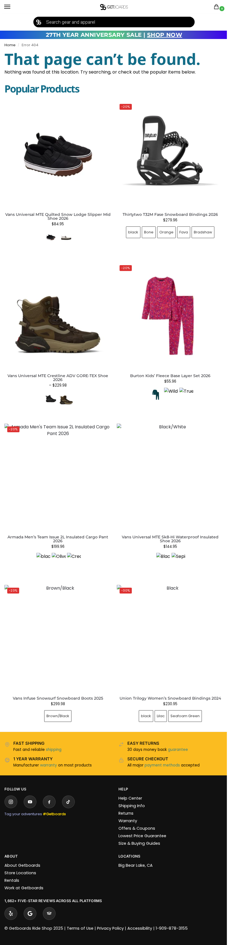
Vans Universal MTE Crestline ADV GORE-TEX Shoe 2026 (56, 373)
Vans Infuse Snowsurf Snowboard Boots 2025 (57, 690)
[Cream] (73, 553)
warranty (48, 757)
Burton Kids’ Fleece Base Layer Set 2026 (167, 371)
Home (10, 45)
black (130, 230)
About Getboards (22, 857)
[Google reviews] (30, 905)
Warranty (126, 812)
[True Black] (183, 390)
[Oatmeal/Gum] (66, 237)
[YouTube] (30, 793)
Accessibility (139, 920)
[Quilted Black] (51, 237)
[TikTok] (68, 793)
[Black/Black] (50, 394)
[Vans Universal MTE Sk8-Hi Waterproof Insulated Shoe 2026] (167, 471)
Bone (145, 230)
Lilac (157, 707)
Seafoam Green (181, 707)
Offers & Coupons (135, 820)
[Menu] (12, 7)
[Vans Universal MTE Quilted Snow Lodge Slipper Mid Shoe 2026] (57, 154)
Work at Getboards (23, 879)
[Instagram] (10, 793)
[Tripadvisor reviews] (49, 905)
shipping (53, 741)
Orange (163, 230)
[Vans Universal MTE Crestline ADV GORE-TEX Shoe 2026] (56, 312)
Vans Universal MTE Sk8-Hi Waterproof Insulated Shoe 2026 (167, 532)
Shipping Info (130, 797)
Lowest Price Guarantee (140, 827)
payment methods (160, 757)
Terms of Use (80, 920)
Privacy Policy (110, 920)
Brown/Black (56, 707)
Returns (124, 805)
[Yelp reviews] (10, 905)
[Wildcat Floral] (168, 390)
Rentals (11, 872)
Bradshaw (200, 230)
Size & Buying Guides (137, 835)
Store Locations (20, 864)
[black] (42, 553)
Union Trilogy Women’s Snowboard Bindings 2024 (167, 690)
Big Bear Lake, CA (134, 857)
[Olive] (58, 553)
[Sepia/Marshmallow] (175, 553)
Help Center (128, 790)
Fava (180, 230)
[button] (217, 7)
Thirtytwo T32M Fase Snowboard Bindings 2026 (167, 212)
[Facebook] (49, 793)
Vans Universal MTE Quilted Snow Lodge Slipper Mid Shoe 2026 (58, 216)
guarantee (176, 741)
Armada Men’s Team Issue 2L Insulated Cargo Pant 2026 (56, 532)
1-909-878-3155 (172, 920)
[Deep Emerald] (152, 390)
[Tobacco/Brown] (65, 394)
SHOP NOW (164, 34)
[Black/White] (160, 553)
